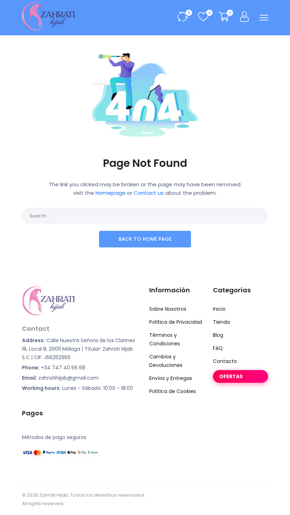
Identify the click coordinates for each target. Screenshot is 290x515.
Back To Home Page (145, 238)
